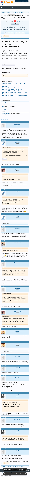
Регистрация (25, 5)
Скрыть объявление (25, 468)
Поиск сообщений (5, 7)
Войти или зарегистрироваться (22, 1)
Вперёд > (6, 35)
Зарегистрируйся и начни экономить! (13, 469)
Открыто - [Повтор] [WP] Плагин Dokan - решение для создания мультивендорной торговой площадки (14, 85)
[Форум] (2, 5)
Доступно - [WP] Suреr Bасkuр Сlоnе (11, 90)
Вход (20, 5)
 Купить (15, 23)
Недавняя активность (17, 7)
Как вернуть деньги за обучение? (12, 473)
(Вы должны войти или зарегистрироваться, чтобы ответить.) (17, 461)
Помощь (27, 470)
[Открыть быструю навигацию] (28, 12)
